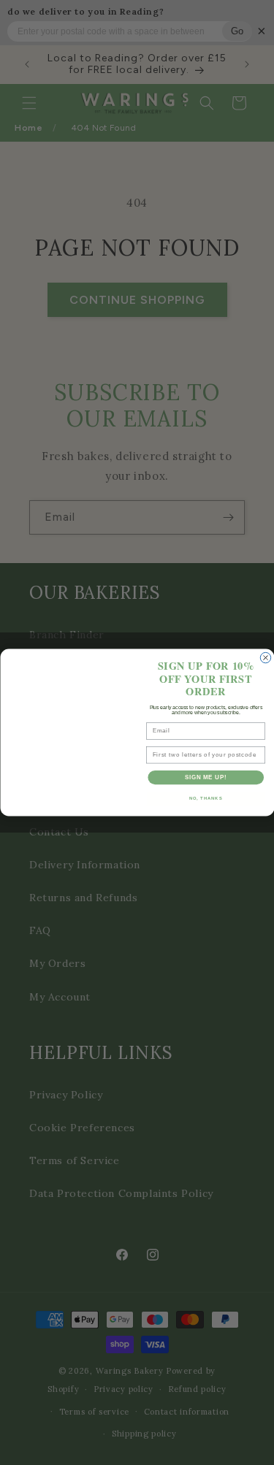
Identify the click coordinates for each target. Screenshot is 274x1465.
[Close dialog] (265, 657)
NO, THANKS (205, 798)
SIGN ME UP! (205, 777)
